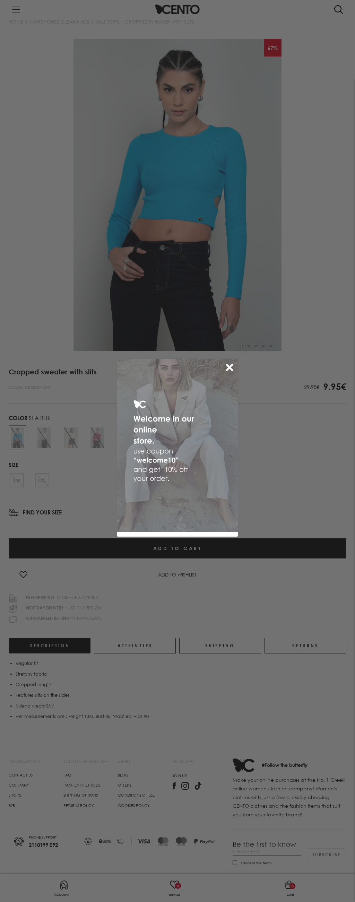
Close (231, 366)
